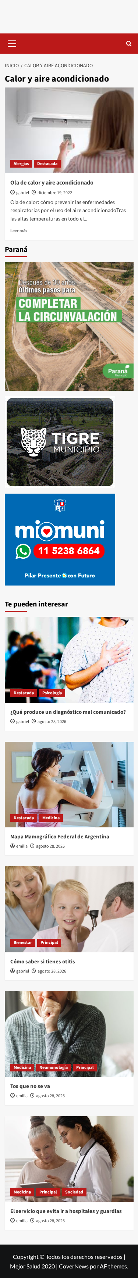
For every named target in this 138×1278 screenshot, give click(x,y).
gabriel (22, 193)
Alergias (21, 164)
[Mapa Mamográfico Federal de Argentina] (69, 784)
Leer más (18, 230)
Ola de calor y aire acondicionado (51, 183)
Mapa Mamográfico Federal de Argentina (59, 837)
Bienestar (23, 942)
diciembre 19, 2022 (55, 193)
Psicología (52, 693)
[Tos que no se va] (69, 1034)
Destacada (47, 164)
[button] (12, 42)
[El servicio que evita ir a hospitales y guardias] (69, 1159)
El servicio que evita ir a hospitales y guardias (66, 1211)
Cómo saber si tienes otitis (42, 962)
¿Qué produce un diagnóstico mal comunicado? (68, 712)
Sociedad (74, 1192)
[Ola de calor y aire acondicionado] (69, 130)
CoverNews (74, 1266)
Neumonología (53, 1067)
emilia (22, 846)
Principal (49, 942)
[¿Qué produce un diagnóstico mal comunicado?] (69, 659)
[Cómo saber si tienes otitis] (69, 909)
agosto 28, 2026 (52, 722)
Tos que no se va (30, 1086)
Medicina (51, 818)
